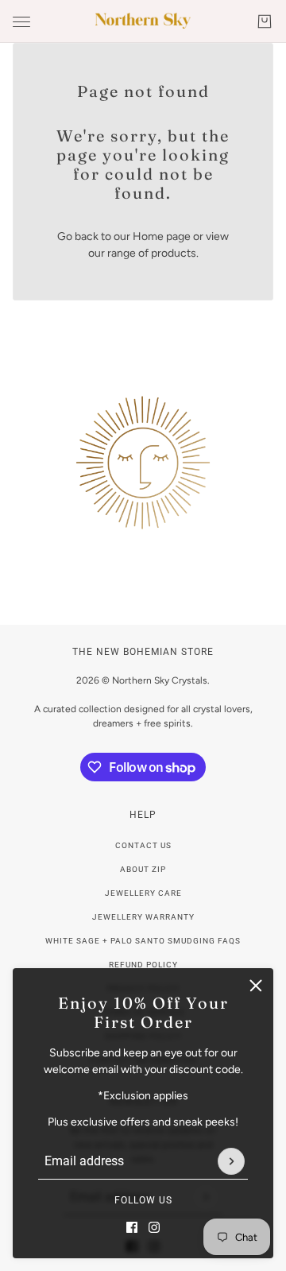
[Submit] (231, 1161)
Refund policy (143, 964)
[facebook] (132, 1227)
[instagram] (154, 1227)
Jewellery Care (143, 893)
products (173, 253)
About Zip (143, 869)
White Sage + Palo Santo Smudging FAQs (143, 940)
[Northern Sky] (143, 21)
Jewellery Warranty (143, 917)
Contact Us (143, 845)
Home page (162, 236)
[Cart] (264, 21)
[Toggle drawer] (21, 22)
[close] (256, 986)
